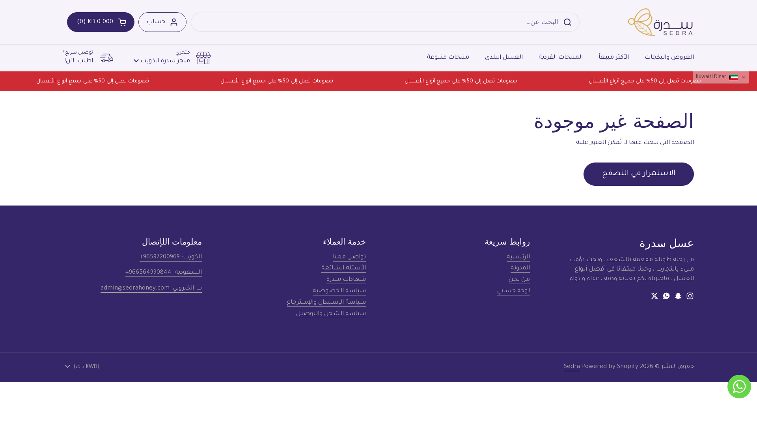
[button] (100, 22)
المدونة (520, 268)
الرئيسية (518, 257)
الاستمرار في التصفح (638, 174)
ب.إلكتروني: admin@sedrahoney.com (151, 288)
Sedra (572, 367)
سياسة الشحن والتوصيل (331, 314)
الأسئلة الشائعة (343, 268)
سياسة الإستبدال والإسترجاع (326, 302)
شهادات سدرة (346, 280)
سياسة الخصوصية (339, 291)
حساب (156, 22)
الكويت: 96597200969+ (171, 257)
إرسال (570, 22)
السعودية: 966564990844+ (163, 272)
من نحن (519, 280)
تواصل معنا (349, 257)
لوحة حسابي (513, 291)
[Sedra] (660, 22)
